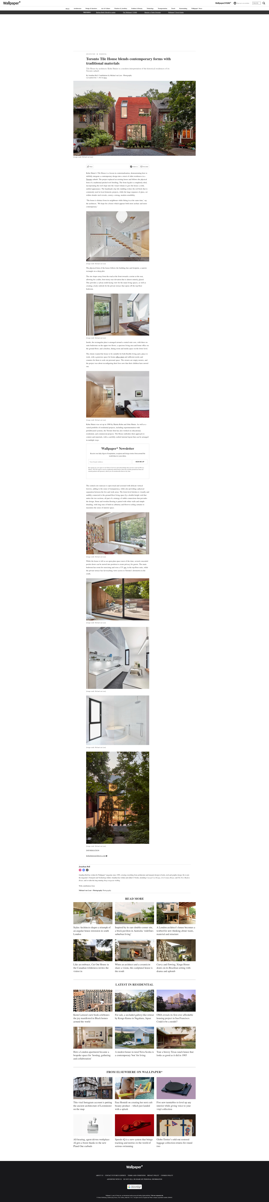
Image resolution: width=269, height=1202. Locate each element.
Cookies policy (167, 1175)
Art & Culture (105, 8)
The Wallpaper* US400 (130, 12)
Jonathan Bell (93, 75)
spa (125, 567)
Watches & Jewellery (120, 8)
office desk (120, 357)
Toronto (89, 179)
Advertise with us (114, 1179)
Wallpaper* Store (196, 8)
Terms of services (112, 468)
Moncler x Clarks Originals (152, 12)
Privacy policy (153, 1175)
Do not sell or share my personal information (142, 1179)
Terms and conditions (137, 1175)
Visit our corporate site (157, 1195)
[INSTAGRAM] (80, 870)
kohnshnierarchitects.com (95, 855)
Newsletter (145, 166)
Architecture (77, 8)
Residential (103, 54)
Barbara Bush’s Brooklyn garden (105, 12)
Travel (173, 8)
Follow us (135, 166)
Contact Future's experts (115, 1175)
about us (99, 1175)
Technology (150, 8)
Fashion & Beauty (136, 8)
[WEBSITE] (88, 870)
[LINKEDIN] (84, 870)
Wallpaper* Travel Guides (176, 12)
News (105, 78)
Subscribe (255, 3)
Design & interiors (91, 8)
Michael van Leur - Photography (121, 75)
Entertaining (183, 8)
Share (91, 166)
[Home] (67, 9)
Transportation (162, 8)
